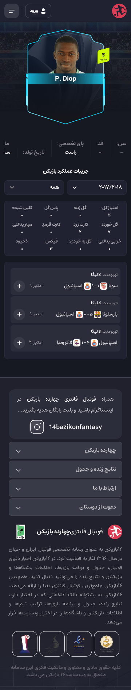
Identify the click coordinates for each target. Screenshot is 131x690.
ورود (34, 11)
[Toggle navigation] (11, 11)
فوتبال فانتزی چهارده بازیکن (61, 399)
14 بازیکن (55, 674)
